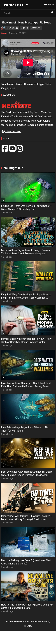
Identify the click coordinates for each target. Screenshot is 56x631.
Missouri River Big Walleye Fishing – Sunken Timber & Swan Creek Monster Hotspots (25, 252)
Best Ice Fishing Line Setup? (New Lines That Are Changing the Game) (26, 562)
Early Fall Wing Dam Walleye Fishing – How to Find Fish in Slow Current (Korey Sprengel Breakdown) (26, 298)
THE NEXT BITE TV (15, 4)
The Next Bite (12, 28)
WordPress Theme (39, 621)
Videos (4, 33)
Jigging (24, 28)
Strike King (35, 28)
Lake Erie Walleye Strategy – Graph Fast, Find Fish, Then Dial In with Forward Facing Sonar (26, 385)
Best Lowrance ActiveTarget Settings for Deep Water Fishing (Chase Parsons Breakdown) (26, 473)
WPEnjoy (28, 626)
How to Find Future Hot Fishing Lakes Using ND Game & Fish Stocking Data (27, 606)
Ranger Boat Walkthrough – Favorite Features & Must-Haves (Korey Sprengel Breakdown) (26, 518)
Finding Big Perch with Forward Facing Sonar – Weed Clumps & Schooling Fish (26, 207)
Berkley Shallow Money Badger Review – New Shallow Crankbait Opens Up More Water (26, 340)
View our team (13, 131)
